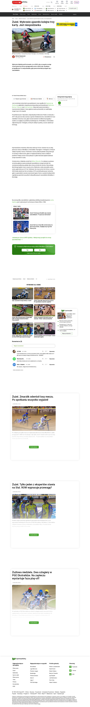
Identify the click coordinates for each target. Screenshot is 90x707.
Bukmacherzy (46, 14)
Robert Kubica (52, 671)
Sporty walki (54, 14)
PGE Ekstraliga (33, 682)
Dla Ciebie (15, 14)
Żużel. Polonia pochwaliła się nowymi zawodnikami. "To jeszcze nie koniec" (40, 213)
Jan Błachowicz (53, 678)
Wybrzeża (51, 105)
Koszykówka (16, 684)
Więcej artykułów (66, 333)
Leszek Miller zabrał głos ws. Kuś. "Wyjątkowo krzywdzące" (70, 315)
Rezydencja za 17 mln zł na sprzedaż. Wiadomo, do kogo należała (65, 326)
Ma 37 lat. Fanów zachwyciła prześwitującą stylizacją (65, 321)
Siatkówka (34, 14)
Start (13, 18)
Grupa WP (21, 692)
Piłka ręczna (16, 677)
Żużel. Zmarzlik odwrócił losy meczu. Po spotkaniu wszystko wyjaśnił (44, 301)
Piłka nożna (22, 14)
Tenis (28, 14)
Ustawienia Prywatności (48, 692)
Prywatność (38, 692)
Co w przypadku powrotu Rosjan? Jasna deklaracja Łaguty (44, 336)
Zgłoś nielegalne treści (18, 370)
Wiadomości (50, 693)
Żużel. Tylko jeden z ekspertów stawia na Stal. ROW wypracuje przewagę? (22, 336)
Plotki (39, 693)
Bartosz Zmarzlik (53, 673)
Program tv (26, 693)
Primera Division (34, 675)
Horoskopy (20, 693)
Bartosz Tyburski (17, 107)
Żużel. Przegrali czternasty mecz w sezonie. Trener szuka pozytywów (43, 318)
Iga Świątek (52, 675)
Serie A (32, 678)
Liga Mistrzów (33, 669)
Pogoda (14, 693)
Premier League (34, 671)
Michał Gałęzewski (20, 56)
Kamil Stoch (52, 669)
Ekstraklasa (33, 666)
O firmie (27, 692)
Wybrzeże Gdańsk (22, 18)
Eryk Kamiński (29, 107)
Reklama (57, 692)
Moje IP (44, 693)
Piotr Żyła (51, 680)
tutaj (39, 703)
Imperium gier (60, 693)
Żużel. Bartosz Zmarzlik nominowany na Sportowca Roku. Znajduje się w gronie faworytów (41, 226)
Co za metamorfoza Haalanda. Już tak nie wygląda (67, 330)
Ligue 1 (32, 680)
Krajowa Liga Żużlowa (17, 278)
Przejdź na (16, 2)
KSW (14, 686)
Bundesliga (33, 673)
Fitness (14, 682)
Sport (55, 693)
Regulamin (62, 692)
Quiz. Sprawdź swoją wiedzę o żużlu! (21, 300)
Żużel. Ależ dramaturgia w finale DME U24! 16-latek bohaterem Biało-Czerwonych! (22, 319)
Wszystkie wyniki (72, 8)
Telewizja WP (33, 693)
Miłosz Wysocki (36, 161)
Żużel (39, 14)
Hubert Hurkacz (53, 682)
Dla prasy (32, 692)
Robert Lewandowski (54, 666)
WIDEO (60, 14)
